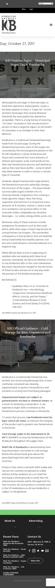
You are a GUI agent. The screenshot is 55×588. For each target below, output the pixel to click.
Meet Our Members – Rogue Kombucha (14, 562)
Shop (24, 9)
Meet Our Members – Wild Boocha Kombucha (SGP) (14, 556)
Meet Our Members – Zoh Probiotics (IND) (13, 568)
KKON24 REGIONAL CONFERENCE (11, 574)
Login (31, 9)
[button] (7, 4)
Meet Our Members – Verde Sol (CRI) (14, 550)
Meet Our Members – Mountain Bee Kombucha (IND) (13, 543)
